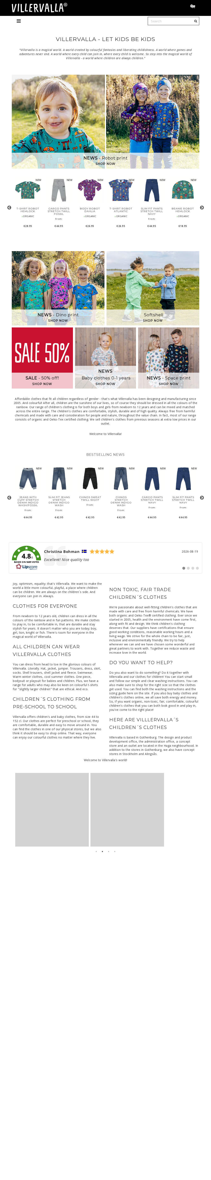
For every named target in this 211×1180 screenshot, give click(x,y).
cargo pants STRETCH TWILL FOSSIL (59, 211)
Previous (9, 207)
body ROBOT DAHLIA (90, 210)
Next (201, 207)
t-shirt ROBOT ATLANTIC (121, 210)
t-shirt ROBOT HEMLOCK (27, 210)
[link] (105, 558)
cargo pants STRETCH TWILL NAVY (152, 500)
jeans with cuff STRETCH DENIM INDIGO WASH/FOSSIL (28, 501)
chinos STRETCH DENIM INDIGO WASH (121, 501)
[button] (194, 7)
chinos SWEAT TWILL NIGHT (90, 498)
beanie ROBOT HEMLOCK (183, 210)
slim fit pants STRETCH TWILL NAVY (152, 211)
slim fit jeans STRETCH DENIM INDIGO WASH (59, 501)
